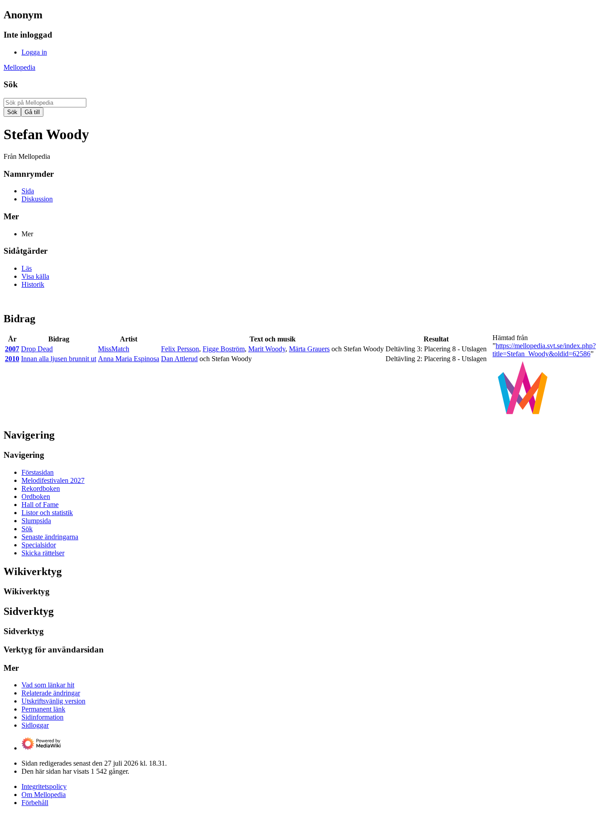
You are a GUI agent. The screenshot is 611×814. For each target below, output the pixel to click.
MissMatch (113, 349)
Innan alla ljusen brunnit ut (58, 358)
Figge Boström (224, 349)
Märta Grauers (309, 349)
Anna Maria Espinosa (128, 358)
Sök (11, 84)
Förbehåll (34, 802)
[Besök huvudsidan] (522, 416)
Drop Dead (37, 349)
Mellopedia (19, 67)
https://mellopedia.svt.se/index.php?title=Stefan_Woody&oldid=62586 (544, 350)
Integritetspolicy (44, 786)
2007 (12, 349)
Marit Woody (266, 349)
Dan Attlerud (179, 358)
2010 (12, 358)
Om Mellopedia (43, 794)
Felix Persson (180, 349)
